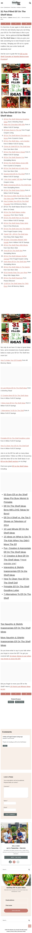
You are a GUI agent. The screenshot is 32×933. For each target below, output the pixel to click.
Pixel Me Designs (23, 929)
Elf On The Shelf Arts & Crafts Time (16, 168)
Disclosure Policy (22, 931)
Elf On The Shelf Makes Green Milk (16, 163)
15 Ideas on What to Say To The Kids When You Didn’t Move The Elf (17, 540)
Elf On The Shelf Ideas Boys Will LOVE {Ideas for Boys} (16, 510)
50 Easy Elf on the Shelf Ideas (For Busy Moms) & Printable (16, 498)
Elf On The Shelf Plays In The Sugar (16, 218)
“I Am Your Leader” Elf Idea (13, 179)
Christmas (11, 701)
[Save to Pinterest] (16, 24)
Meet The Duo (16, 857)
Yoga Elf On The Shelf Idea (13, 250)
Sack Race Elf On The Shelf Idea (15, 261)
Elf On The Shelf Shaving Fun (14, 157)
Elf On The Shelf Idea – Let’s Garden (16, 141)
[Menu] (2, 3)
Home (2, 7)
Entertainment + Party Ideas (10, 7)
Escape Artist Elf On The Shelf (14, 174)
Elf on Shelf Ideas (19, 701)
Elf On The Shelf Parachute (13, 278)
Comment (7, 786)
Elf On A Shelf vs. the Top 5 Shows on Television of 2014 (17, 521)
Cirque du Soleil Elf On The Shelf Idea (17, 146)
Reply (5, 745)
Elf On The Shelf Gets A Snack (14, 152)
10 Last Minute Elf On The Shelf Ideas (14, 388)
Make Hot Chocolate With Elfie (14, 124)
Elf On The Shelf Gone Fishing (14, 190)
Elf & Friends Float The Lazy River (15, 272)
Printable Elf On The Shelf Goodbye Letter (15, 438)
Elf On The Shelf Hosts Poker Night (16, 223)
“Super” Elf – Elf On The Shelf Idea (16, 234)
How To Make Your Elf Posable (11, 360)
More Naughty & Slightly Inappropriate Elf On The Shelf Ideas (15, 641)
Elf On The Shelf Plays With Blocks (16, 245)
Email (5, 807)
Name (6, 800)
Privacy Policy (14, 931)
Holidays (19, 7)
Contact (8, 931)
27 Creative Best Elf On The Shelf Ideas (14, 395)
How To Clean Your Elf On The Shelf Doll (15, 446)
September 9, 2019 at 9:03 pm (8, 738)
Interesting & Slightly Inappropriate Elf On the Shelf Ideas (15, 571)
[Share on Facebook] (5, 24)
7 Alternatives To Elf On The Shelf (12, 410)
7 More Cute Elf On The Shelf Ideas (13, 403)
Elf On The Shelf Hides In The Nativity (17, 267)
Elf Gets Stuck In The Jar (12, 130)
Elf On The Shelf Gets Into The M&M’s (17, 229)
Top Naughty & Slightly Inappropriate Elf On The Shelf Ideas (15, 628)
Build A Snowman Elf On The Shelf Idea (17, 185)
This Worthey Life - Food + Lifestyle (16, 2)
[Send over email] (26, 24)
